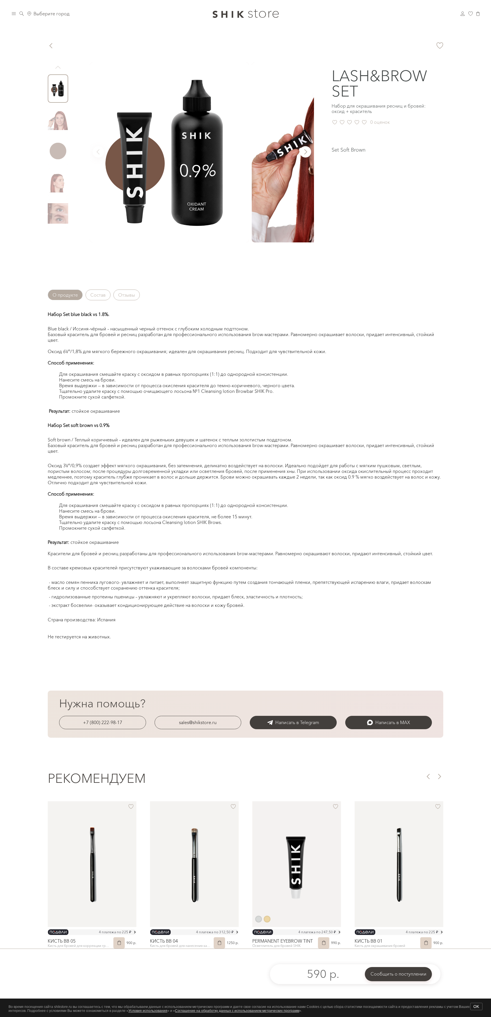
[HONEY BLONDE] (267, 919)
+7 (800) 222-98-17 (102, 722)
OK (476, 1006)
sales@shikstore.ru (198, 722)
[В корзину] (119, 943)
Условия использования (147, 1011)
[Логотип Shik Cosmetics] (246, 13)
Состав (98, 295)
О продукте (65, 295)
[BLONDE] (258, 919)
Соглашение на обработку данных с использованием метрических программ (237, 1011)
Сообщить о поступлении (398, 974)
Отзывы (126, 295)
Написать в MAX (392, 722)
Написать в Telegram (297, 722)
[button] (305, 152)
